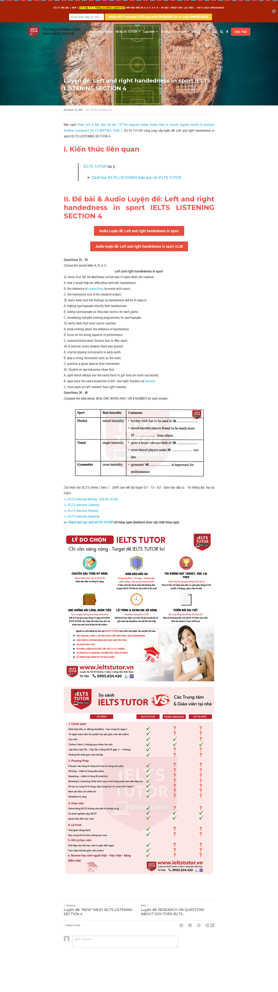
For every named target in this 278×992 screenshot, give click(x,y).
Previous (70, 905)
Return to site (73, 925)
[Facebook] (181, 925)
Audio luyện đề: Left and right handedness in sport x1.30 (139, 246)
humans (150, 381)
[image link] (33, 31)
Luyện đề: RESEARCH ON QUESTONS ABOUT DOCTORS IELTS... (172, 912)
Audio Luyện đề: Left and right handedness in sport (139, 230)
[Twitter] (190, 925)
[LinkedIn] (199, 925)
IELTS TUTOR (94, 166)
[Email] (207, 925)
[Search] (221, 31)
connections (96, 288)
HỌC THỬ (241, 32)
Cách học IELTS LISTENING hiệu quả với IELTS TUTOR (136, 177)
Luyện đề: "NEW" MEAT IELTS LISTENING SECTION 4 (98, 912)
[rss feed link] (212, 925)
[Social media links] (227, 31)
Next (143, 905)
